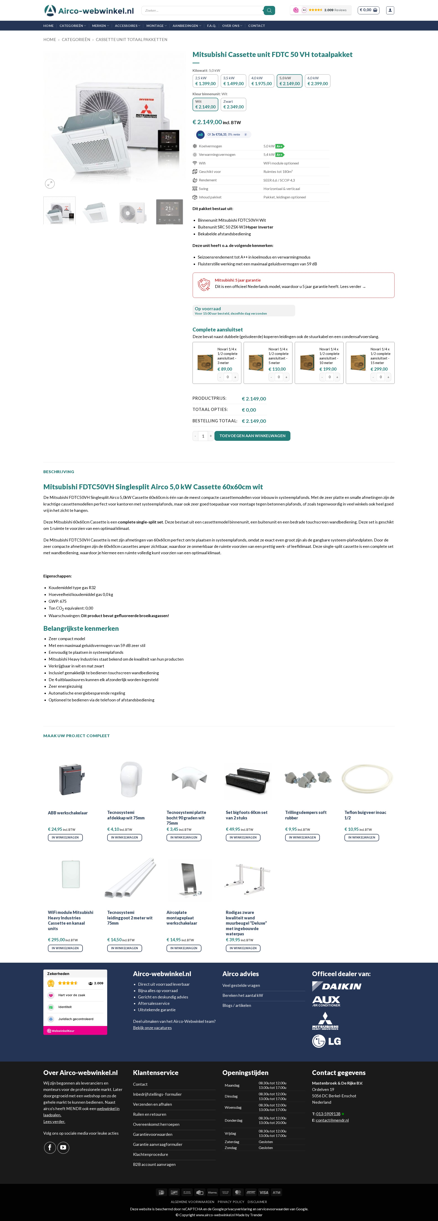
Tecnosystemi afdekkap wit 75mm (126, 815)
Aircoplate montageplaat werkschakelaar (182, 918)
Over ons (230, 26)
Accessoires (126, 26)
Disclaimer (257, 1202)
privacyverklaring (238, 1209)
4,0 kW (261, 81)
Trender (256, 1215)
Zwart (233, 104)
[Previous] (52, 119)
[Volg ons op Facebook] (50, 1148)
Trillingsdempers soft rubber (306, 815)
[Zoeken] (269, 10)
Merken (99, 26)
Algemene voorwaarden (192, 1202)
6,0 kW (318, 81)
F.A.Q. (211, 26)
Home (48, 26)
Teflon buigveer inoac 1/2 (365, 815)
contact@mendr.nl (332, 1120)
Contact (256, 26)
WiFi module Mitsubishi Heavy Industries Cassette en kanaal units (70, 920)
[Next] (177, 119)
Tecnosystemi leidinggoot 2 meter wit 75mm (130, 918)
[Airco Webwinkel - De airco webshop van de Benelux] (89, 10)
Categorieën (71, 26)
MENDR (73, 1108)
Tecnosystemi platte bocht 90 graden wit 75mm (186, 818)
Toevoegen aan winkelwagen (252, 435)
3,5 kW (233, 81)
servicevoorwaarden (273, 1209)
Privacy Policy (231, 1202)
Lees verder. (54, 1121)
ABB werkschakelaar (68, 812)
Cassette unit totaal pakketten (131, 39)
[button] (368, 10)
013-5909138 (328, 1113)
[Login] (390, 10)
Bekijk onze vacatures (152, 1027)
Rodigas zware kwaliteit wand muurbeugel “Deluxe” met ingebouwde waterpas (246, 923)
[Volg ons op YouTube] (63, 1148)
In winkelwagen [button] (65, 837)
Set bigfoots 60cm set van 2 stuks (247, 815)
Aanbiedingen (185, 26)
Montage (155, 26)
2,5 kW (205, 81)
